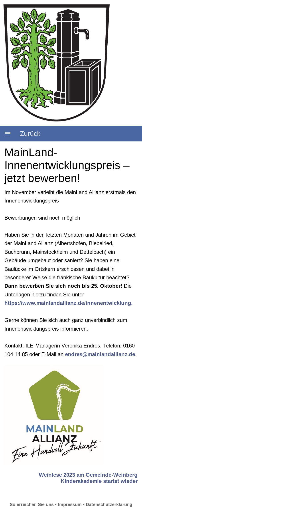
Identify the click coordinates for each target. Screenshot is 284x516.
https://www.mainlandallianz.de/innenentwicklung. (68, 303)
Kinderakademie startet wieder (99, 481)
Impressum (70, 504)
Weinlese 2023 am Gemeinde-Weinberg (88, 475)
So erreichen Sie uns (32, 504)
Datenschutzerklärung (109, 504)
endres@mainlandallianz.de (100, 354)
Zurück (30, 133)
